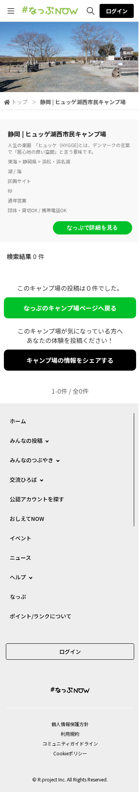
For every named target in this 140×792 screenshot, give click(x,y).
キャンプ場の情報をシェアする (70, 360)
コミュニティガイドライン (70, 743)
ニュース (20, 557)
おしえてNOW (27, 518)
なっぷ (18, 596)
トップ (19, 102)
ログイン (117, 11)
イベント (21, 538)
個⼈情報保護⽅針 (70, 724)
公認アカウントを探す (37, 499)
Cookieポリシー (70, 753)
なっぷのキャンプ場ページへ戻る (70, 308)
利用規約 (70, 733)
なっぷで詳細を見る (92, 227)
